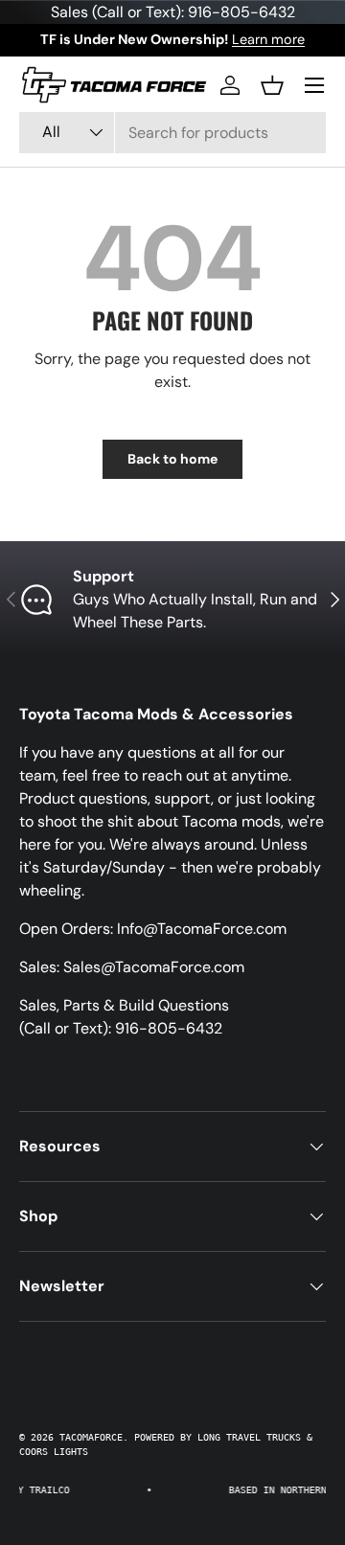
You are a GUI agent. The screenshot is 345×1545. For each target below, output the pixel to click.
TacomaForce (91, 1437)
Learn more (268, 39)
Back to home (172, 458)
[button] (272, 85)
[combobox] (172, 132)
